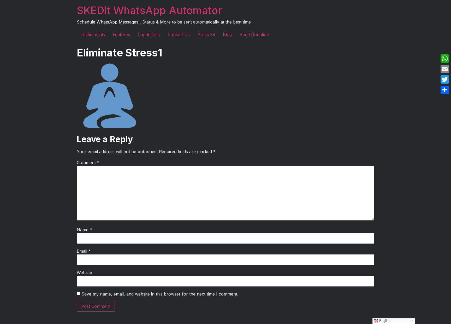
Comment (88, 162)
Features (121, 34)
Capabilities (149, 34)
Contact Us (179, 34)
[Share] (445, 90)
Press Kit (206, 34)
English (384, 321)
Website (84, 272)
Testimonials (93, 34)
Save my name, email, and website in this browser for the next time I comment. (159, 294)
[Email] (445, 69)
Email (84, 251)
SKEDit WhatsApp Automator (149, 10)
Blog (227, 34)
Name (84, 230)
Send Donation (254, 34)
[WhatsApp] (445, 58)
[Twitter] (445, 79)
